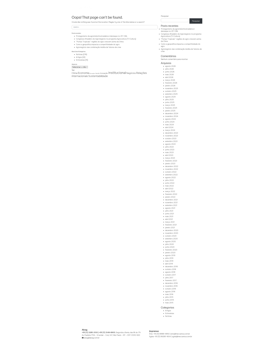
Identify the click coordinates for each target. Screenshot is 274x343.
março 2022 (170, 191)
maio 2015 (169, 303)
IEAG (128, 7)
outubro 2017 (170, 275)
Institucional (117, 73)
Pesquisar (165, 16)
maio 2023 (169, 152)
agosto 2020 (170, 241)
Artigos (79, 57)
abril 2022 (169, 188)
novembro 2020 (171, 233)
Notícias (172, 7)
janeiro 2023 (170, 163)
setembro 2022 (171, 175)
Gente (97, 73)
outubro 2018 (170, 269)
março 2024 (170, 130)
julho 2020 (169, 244)
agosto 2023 (170, 144)
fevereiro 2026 (171, 83)
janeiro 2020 (170, 252)
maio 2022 (169, 186)
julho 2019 (169, 258)
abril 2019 (169, 264)
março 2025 (170, 105)
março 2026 (170, 80)
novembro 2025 (171, 88)
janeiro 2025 (170, 111)
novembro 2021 (171, 202)
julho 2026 (169, 69)
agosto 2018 (170, 272)
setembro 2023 (171, 141)
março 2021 (170, 222)
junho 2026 (169, 72)
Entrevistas (80, 60)
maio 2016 (169, 294)
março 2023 (170, 158)
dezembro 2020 (171, 230)
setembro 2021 (171, 205)
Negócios (131, 73)
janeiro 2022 (170, 197)
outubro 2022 (170, 172)
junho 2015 (169, 300)
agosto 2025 (170, 97)
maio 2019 (169, 261)
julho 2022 (169, 180)
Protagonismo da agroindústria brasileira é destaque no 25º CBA (101, 36)
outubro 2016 (170, 289)
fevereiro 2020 (171, 250)
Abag (108, 7)
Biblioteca (161, 7)
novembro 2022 (171, 169)
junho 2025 (169, 102)
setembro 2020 (171, 239)
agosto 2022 (170, 177)
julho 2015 (169, 297)
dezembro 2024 (171, 113)
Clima (74, 73)
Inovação (104, 73)
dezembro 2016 (171, 283)
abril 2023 (169, 155)
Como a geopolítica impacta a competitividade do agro (98, 44)
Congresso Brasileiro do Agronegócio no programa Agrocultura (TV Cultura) (106, 39)
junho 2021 (169, 214)
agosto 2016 (170, 291)
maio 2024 (169, 125)
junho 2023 (169, 150)
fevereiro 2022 (171, 194)
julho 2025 (169, 99)
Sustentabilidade (98, 76)
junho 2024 (169, 122)
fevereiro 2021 (171, 225)
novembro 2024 (171, 116)
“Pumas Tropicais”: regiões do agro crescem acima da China (100, 42)
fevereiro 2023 (171, 161)
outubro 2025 (170, 91)
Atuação (137, 7)
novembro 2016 (171, 286)
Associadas (118, 7)
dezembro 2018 (171, 266)
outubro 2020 (170, 236)
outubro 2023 (170, 138)
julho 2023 (169, 147)
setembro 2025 (171, 94)
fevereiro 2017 (171, 280)
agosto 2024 (170, 119)
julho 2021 (169, 211)
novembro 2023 (171, 136)
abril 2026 (169, 77)
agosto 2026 (170, 66)
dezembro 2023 (171, 133)
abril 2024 (169, 127)
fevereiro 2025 (171, 108)
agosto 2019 (170, 255)
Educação (92, 73)
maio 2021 (169, 216)
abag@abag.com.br (92, 338)
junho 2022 (169, 183)
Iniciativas (149, 7)
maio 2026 (169, 74)
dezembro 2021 (171, 200)
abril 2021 (169, 219)
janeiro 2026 (170, 86)
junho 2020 (169, 247)
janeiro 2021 (170, 227)
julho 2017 (169, 278)
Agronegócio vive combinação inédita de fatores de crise (98, 47)
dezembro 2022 (171, 166)
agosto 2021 (170, 208)
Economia (83, 73)
